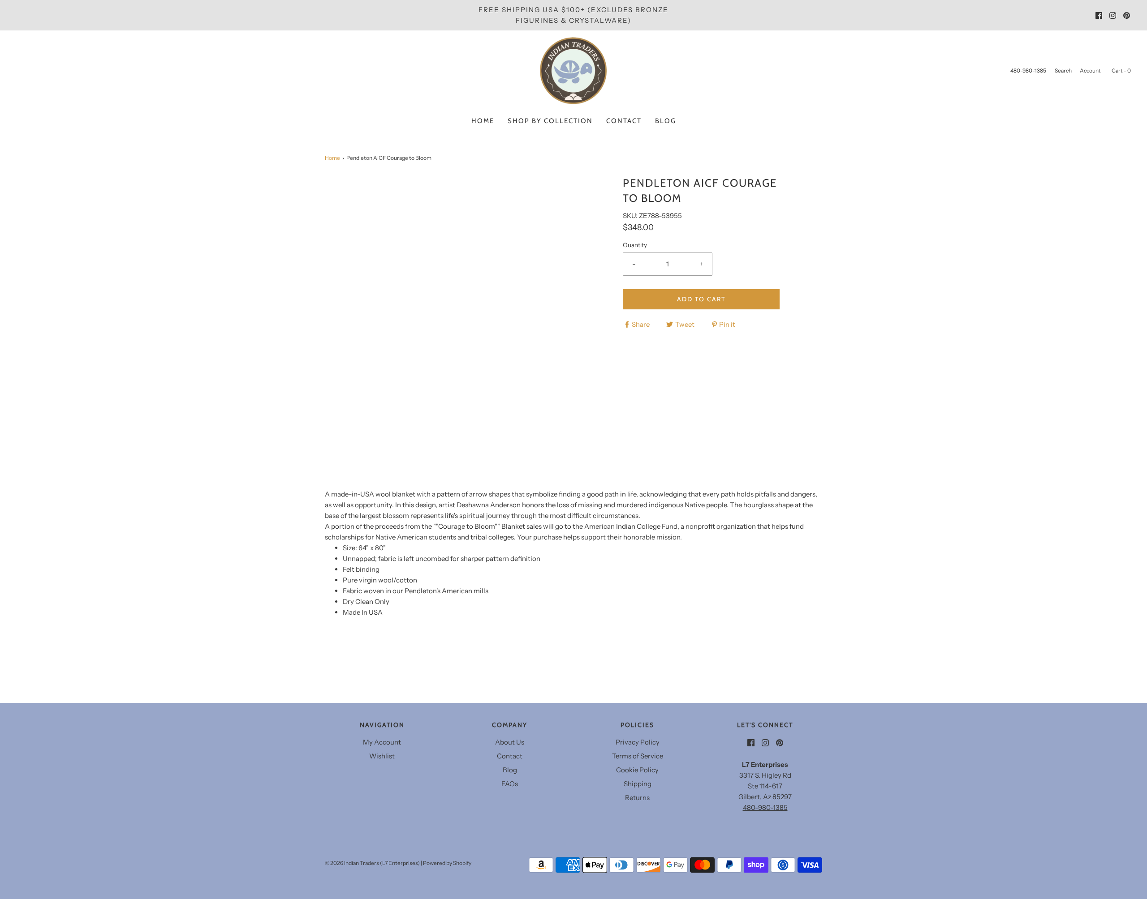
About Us (509, 742)
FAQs (509, 783)
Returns (637, 797)
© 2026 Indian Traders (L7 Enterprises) (372, 863)
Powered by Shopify (447, 863)
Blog (665, 121)
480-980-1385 (765, 807)
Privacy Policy (638, 742)
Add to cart (701, 299)
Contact (624, 121)
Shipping (637, 783)
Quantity (635, 244)
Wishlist (382, 756)
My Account (382, 742)
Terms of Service (637, 756)
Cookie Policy (637, 770)
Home (482, 121)
